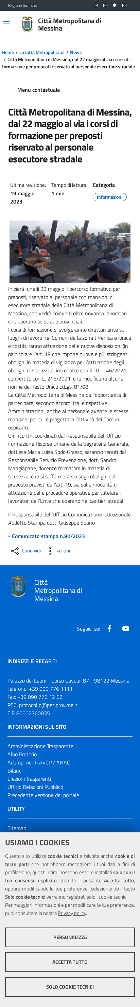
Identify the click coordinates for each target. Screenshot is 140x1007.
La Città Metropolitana (42, 52)
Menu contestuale (38, 90)
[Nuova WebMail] (96, 5)
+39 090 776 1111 (51, 689)
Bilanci (14, 770)
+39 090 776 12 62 (40, 697)
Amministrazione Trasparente (40, 746)
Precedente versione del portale (43, 795)
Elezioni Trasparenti (29, 779)
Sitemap (16, 828)
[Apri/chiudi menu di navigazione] (6, 24)
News (76, 52)
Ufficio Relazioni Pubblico (35, 787)
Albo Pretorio (22, 754)
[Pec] (124, 5)
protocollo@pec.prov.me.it (48, 705)
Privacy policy (72, 913)
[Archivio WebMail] (105, 5)
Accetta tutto (70, 962)
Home (8, 52)
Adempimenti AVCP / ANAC (38, 762)
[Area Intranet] (115, 5)
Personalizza (70, 937)
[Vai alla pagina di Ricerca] (128, 24)
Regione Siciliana (22, 5)
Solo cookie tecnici (70, 987)
